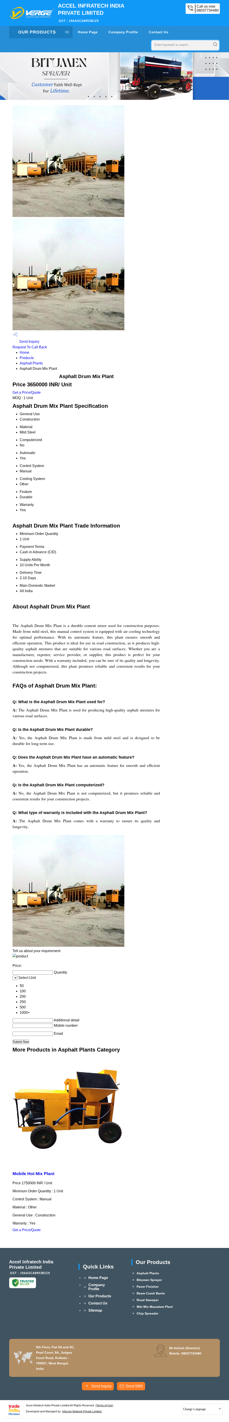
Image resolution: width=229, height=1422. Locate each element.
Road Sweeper (148, 1300)
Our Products (37, 32)
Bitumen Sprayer (149, 1280)
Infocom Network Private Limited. (82, 1411)
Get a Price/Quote (27, 392)
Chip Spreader (147, 1313)
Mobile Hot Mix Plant (33, 1173)
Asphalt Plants (31, 363)
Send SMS (134, 1386)
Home (24, 352)
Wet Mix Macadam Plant (155, 1306)
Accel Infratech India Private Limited (91, 13)
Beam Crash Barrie (151, 1293)
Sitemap (95, 1310)
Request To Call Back (30, 347)
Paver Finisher (148, 1286)
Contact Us (158, 32)
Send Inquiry (28, 341)
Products (27, 358)
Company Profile (123, 32)
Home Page (88, 32)
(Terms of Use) (104, 1405)
